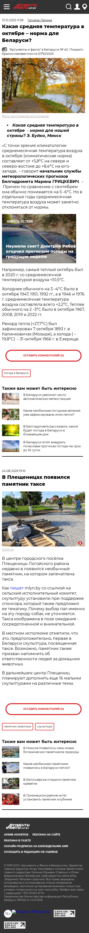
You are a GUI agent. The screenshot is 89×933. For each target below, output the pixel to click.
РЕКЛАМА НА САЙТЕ (46, 834)
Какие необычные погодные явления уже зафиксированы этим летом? (51, 412)
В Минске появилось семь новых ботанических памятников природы (51, 750)
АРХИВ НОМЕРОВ (16, 834)
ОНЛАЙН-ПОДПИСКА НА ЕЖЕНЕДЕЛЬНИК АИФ (36, 846)
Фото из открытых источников (25, 116)
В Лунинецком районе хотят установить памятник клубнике (47, 797)
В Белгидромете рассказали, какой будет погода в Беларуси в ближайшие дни (50, 430)
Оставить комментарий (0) (43, 355)
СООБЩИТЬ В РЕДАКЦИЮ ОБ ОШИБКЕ (31, 852)
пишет (17, 588)
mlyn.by (8, 549)
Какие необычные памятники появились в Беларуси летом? (46, 766)
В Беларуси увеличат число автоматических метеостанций (47, 397)
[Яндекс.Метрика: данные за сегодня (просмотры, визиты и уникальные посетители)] (31, 912)
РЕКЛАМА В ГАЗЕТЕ (17, 840)
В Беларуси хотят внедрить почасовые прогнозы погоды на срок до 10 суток (52, 446)
